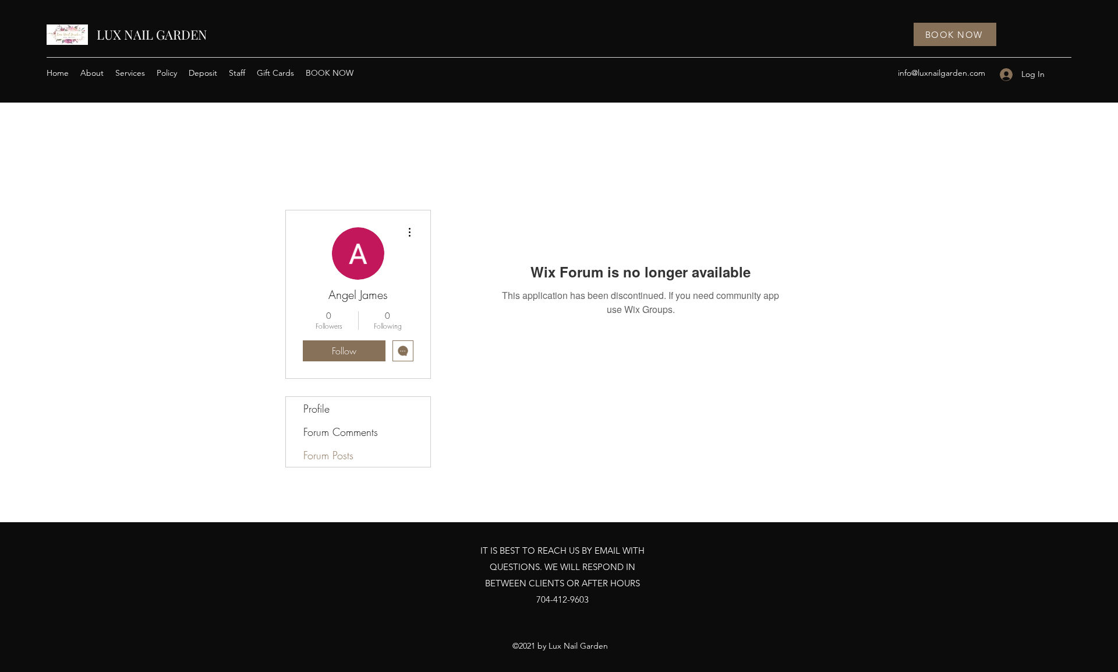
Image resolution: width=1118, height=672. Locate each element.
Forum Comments (340, 432)
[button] (130, 73)
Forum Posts (328, 455)
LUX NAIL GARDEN (152, 34)
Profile (316, 409)
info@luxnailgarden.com (941, 73)
